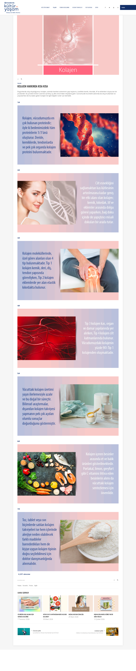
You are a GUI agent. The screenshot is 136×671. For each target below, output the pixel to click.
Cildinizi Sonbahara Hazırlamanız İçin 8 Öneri (89, 633)
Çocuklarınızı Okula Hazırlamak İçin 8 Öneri (46, 633)
